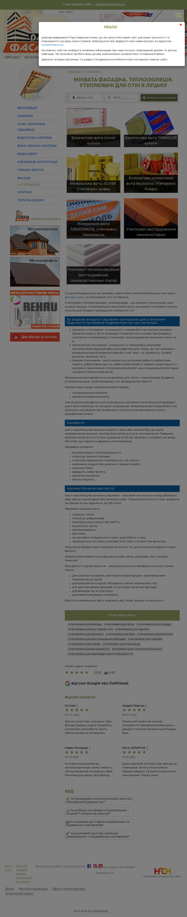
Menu (178, 14)
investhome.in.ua (52, 45)
